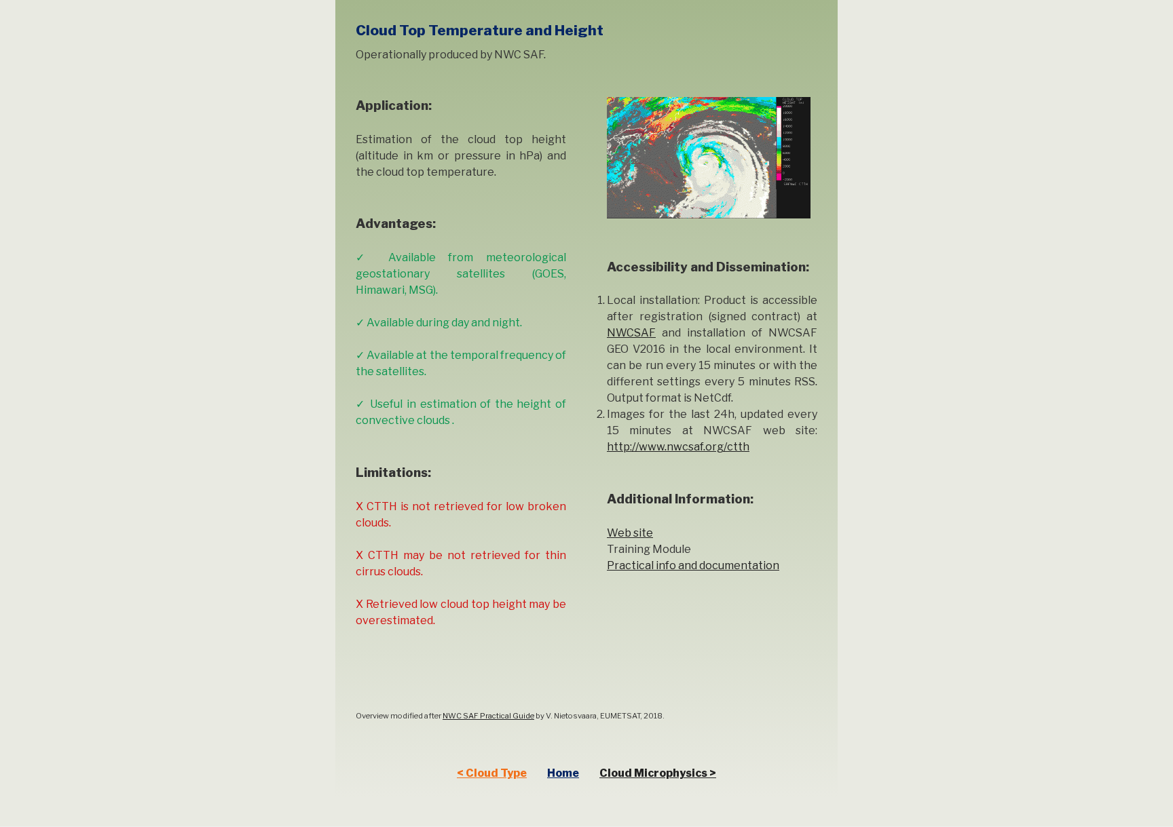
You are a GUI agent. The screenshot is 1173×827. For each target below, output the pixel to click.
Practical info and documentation (693, 565)
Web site (630, 532)
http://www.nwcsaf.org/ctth (678, 446)
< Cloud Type (492, 773)
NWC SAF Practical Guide (488, 715)
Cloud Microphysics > (657, 773)
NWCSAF (631, 332)
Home (563, 773)
